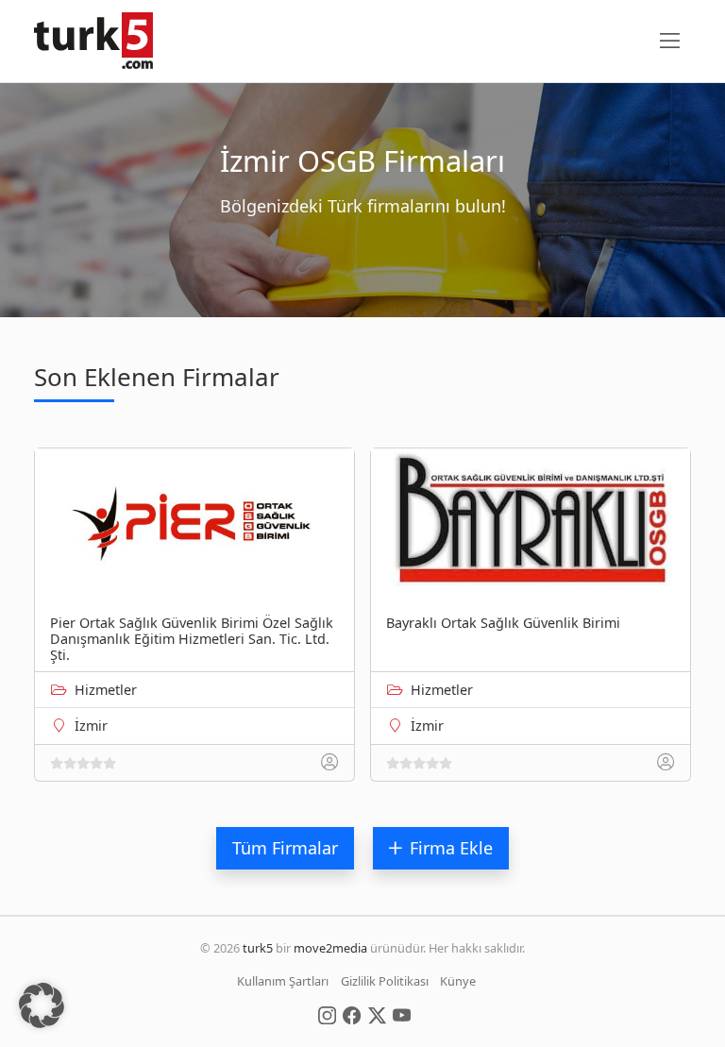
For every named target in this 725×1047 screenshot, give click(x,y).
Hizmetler (106, 690)
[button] (41, 1005)
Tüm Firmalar (285, 847)
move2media (330, 947)
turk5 (258, 947)
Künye (458, 980)
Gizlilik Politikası (385, 980)
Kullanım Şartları (283, 980)
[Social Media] (327, 1013)
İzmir (91, 726)
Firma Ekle (451, 847)
